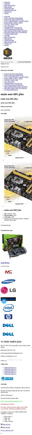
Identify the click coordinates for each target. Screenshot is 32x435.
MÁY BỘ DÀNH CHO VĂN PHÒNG (15, 32)
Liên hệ (6, 13)
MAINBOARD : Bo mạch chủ (13, 27)
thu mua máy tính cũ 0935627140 (13, 19)
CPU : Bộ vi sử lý (9, 26)
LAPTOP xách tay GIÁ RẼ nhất (13, 29)
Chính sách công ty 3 (10, 370)
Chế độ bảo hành (9, 8)
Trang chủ (7, 2)
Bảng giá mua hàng (9, 5)
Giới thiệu (7, 4)
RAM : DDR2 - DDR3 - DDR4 (13, 23)
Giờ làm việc (7, 12)
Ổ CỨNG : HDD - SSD (11, 24)
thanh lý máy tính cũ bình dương (13, 18)
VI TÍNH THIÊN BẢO (11, 34)
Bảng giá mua (6, 424)
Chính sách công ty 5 (10, 367)
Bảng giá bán (8, 7)
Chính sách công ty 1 (10, 374)
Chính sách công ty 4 (10, 369)
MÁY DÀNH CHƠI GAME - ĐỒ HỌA (16, 31)
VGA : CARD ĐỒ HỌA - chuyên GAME (16, 21)
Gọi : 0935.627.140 (7, 430)
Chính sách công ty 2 (10, 372)
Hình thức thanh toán (10, 10)
